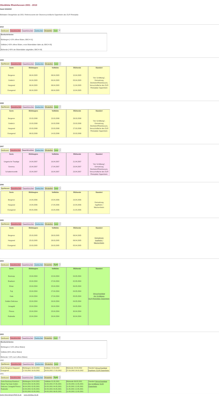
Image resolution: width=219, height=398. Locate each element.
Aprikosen (5, 31)
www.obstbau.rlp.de (31, 395)
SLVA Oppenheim (102, 370)
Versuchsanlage (101, 368)
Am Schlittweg (93, 384)
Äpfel (55, 31)
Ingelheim (92, 370)
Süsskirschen (15, 31)
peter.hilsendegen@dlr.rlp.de (10, 395)
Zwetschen (39, 31)
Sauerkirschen (27, 31)
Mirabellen (48, 31)
